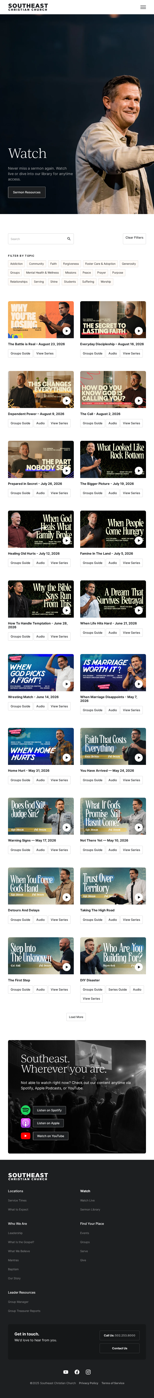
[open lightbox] (41, 319)
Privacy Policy (88, 1383)
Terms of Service (112, 1383)
